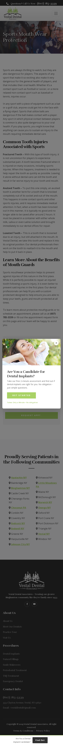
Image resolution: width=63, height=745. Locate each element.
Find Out (40, 740)
